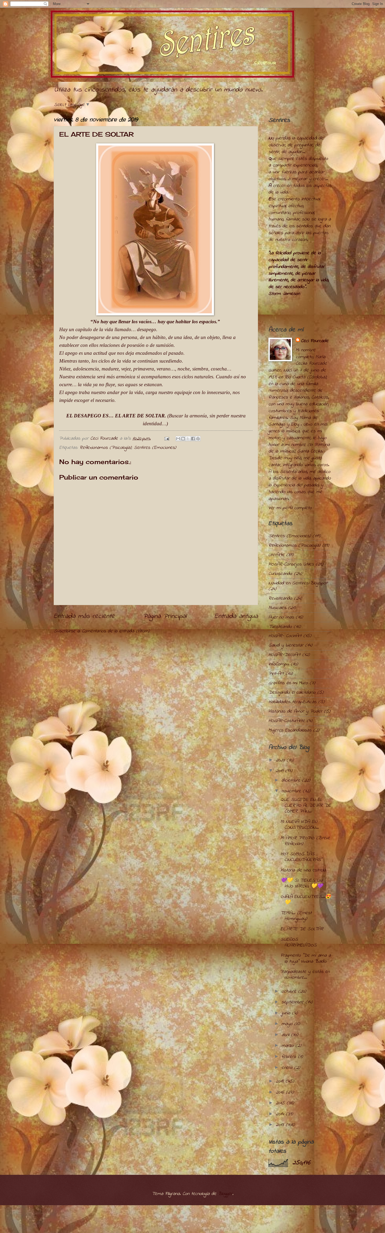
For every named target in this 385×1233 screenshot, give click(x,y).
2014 (281, 1114)
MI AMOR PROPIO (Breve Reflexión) (305, 840)
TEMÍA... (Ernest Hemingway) (296, 915)
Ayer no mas (281, 617)
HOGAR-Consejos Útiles (291, 564)
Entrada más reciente (84, 616)
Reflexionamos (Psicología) (105, 447)
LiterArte (276, 554)
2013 (281, 1124)
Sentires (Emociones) (155, 447)
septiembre (293, 1002)
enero (288, 1067)
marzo (288, 1045)
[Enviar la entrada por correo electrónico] (166, 438)
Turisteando (280, 626)
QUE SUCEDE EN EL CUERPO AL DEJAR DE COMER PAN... (305, 805)
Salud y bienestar (285, 645)
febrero (290, 1056)
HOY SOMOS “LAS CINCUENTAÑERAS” (301, 856)
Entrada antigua (236, 616)
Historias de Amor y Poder (295, 711)
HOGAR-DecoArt (284, 654)
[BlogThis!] (183, 438)
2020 (281, 760)
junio (287, 1013)
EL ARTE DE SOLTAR (301, 929)
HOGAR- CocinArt (284, 635)
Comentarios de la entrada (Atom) (116, 631)
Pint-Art (276, 673)
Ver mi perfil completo (290, 507)
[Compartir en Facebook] (193, 438)
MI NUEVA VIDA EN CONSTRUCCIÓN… (299, 824)
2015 (281, 1103)
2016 (281, 1092)
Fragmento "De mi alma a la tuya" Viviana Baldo (305, 958)
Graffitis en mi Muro (288, 683)
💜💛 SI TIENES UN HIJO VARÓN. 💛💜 (301, 883)
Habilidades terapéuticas (292, 702)
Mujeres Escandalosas (289, 730)
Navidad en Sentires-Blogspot (297, 583)
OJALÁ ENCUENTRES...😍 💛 (305, 899)
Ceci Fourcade (314, 341)
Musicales (277, 607)
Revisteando (280, 598)
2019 (280, 770)
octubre (290, 991)
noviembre (292, 791)
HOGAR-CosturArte (286, 720)
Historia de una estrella (303, 870)
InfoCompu (278, 664)
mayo (288, 1023)
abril (286, 1034)
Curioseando (280, 573)
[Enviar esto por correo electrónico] (178, 438)
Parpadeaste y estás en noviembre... (304, 974)
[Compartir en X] (188, 438)
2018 (280, 1081)
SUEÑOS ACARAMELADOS (298, 942)
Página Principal (164, 616)
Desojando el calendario (291, 692)
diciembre (292, 780)
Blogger (225, 1193)
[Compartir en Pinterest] (198, 438)
